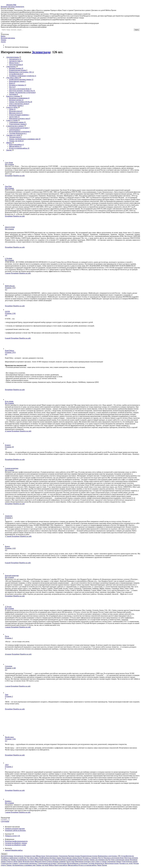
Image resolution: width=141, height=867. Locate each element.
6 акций (8, 338)
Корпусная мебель (60, 865)
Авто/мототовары (7, 856)
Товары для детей (42, 865)
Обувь (20, 861)
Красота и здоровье (51, 859)
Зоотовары (40, 859)
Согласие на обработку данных (16, 843)
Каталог (4, 854)
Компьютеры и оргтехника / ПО (109, 856)
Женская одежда (40, 861)
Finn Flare (8, 186)
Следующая (5, 821)
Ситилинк (8, 666)
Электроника (63, 856)
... (7, 819)
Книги (80, 858)
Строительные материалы (28, 863)
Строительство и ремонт (9, 863)
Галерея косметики (11, 468)
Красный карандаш (12, 575)
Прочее (104, 865)
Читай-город (9, 737)
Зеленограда (41, 52)
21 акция (8, 431)
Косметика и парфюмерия (67, 859)
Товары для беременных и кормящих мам (21, 865)
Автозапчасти (19, 856)
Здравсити (8, 516)
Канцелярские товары (69, 858)
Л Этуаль (8, 606)
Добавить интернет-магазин (15, 828)
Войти (3, 36)
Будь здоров (9, 401)
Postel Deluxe (9, 350)
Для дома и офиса (32, 858)
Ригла (7, 636)
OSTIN (7, 311)
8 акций (8, 563)
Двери (99, 865)
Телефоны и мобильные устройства (13, 858)
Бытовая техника (74, 856)
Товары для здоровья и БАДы (99, 859)
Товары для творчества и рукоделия (23, 859)
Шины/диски (40, 856)
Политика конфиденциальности (16, 841)
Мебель (51, 865)
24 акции (8, 654)
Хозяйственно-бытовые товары (50, 858)
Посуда (100, 858)
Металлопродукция (111, 863)
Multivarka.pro (10, 286)
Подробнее (9, 175)
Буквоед (8, 445)
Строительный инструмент (46, 863)
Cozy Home (9, 162)
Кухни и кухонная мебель (87, 865)
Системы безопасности (96, 863)
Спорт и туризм (100, 861)
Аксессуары (70, 861)
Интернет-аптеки (83, 859)
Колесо (7, 546)
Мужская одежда (28, 861)
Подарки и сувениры (90, 858)
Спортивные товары (114, 861)
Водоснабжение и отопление (77, 863)
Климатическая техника (89, 856)
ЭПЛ (6, 765)
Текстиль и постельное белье (113, 858)
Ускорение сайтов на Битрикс (15, 830)
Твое (6, 694)
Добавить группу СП (12, 836)
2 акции (8, 627)
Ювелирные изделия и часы (85, 861)
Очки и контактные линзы (120, 859)
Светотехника (62, 863)
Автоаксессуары (30, 856)
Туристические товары (129, 861)
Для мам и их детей (126, 863)
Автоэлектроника (52, 856)
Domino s (8, 801)
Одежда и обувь (11, 861)
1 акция (7, 686)
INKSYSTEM (10, 227)
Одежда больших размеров (56, 861)
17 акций (8, 536)
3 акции (8, 273)
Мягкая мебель (73, 865)
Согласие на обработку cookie (15, 845)
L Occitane (8, 258)
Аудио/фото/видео (127, 856)
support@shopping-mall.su (14, 850)
